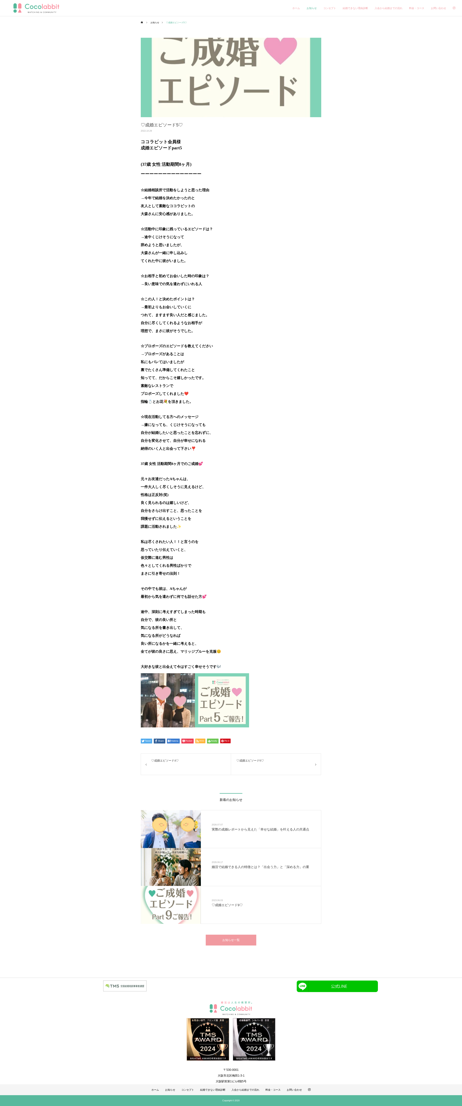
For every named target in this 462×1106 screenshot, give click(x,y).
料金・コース (416, 8)
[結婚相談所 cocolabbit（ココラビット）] (36, 8)
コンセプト (329, 8)
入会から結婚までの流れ (388, 8)
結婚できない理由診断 (355, 8)
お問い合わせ (438, 8)
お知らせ (312, 8)
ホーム (296, 8)
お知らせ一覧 (231, 940)
